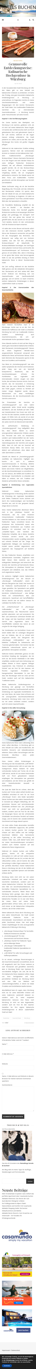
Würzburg (27, 1018)
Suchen (30, 1181)
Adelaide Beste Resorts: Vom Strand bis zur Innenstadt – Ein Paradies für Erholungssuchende (17, 1215)
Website (5, 1064)
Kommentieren (7, 1085)
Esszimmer (6, 1018)
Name (4, 1044)
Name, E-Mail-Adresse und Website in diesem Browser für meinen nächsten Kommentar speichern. (18, 1078)
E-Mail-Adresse (8, 1054)
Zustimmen (7, 1366)
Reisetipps (18, 61)
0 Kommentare (29, 1023)
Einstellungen (10, 1360)
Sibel (6, 1023)
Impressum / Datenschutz (11, 1350)
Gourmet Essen (16, 1018)
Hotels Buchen (18, 7)
